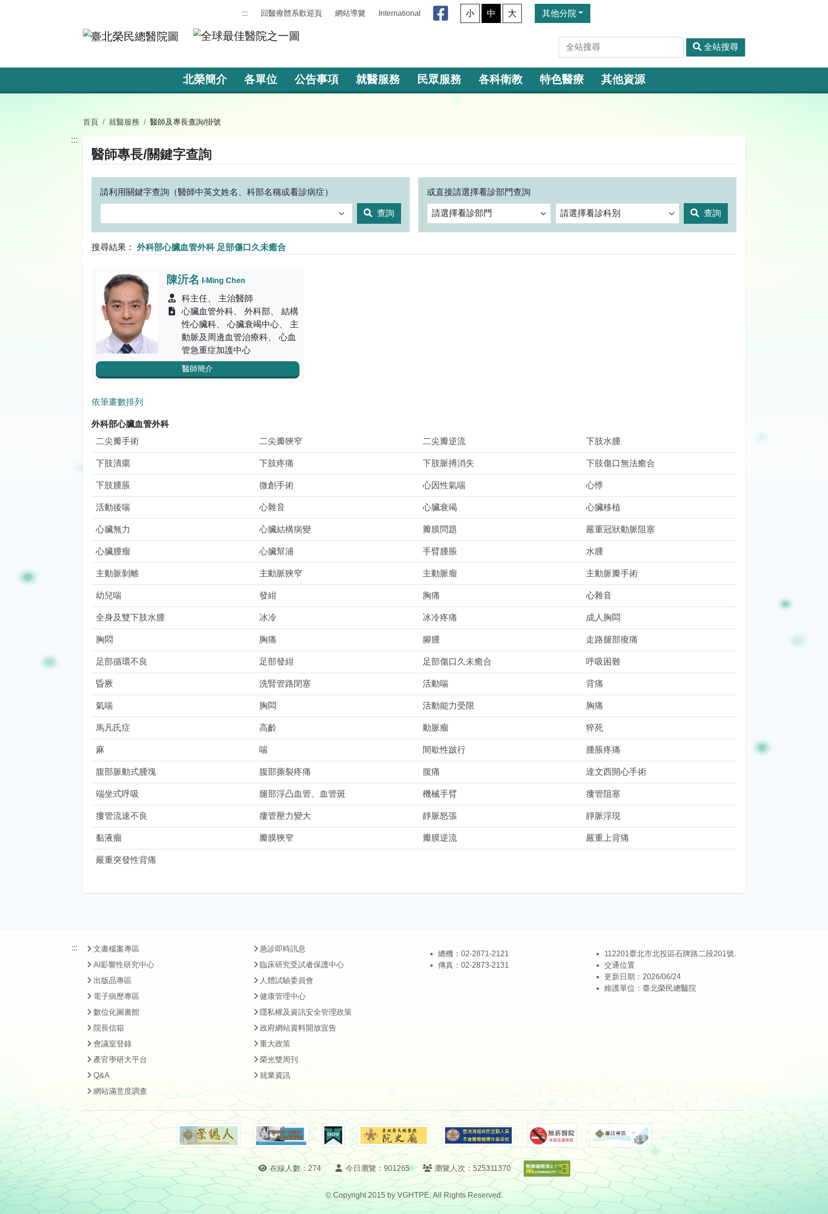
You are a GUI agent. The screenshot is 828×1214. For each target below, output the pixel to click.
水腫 (594, 551)
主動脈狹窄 (280, 573)
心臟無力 (113, 529)
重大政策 (275, 1044)
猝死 (594, 728)
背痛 (594, 683)
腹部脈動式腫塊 (126, 772)
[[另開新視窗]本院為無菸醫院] (552, 1135)
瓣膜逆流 (440, 838)
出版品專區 (112, 980)
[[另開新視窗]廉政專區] (620, 1135)
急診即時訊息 (283, 949)
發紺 (267, 595)
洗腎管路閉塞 (285, 683)
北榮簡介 (205, 79)
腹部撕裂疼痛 (285, 772)
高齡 (267, 728)
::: (245, 13)
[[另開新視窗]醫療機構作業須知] (478, 1135)
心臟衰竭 (440, 507)
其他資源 (623, 79)
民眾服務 (439, 79)
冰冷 (267, 617)
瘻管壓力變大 (285, 816)
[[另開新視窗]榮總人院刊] (208, 1135)
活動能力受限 (448, 705)
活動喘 (435, 683)
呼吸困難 (603, 661)
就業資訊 (275, 1075)
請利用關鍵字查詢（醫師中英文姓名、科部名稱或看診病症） (216, 192)
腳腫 (431, 639)
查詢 (384, 213)
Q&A (101, 1075)
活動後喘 (113, 507)
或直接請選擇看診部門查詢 (478, 192)
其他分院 (559, 13)
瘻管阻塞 (603, 794)
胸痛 (431, 595)
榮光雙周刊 (279, 1059)
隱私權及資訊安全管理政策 (306, 1012)
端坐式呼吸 (117, 794)
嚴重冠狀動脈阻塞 (620, 529)
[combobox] (226, 213)
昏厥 (104, 683)
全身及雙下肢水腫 (130, 617)
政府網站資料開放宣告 (298, 1028)
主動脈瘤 (440, 573)
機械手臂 (440, 794)
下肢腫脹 (113, 485)
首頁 (90, 121)
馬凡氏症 (113, 728)
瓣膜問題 (440, 529)
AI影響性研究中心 (123, 965)
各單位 (260, 79)
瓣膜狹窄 (276, 838)
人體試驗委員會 (286, 980)
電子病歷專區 (116, 996)
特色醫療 (562, 79)
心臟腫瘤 (113, 551)
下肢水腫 (603, 441)
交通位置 (619, 965)
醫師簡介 (197, 369)
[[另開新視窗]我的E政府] (333, 1135)
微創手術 (276, 485)
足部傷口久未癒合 (457, 661)
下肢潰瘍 (113, 463)
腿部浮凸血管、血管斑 (302, 794)
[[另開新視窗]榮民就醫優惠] (281, 1135)
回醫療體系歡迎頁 (291, 13)
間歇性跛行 (444, 750)
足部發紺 (276, 661)
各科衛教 (501, 79)
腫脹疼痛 (603, 750)
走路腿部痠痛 (612, 639)
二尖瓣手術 (117, 441)
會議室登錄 (112, 1044)
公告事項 (317, 79)
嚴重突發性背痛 (126, 860)
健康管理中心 (283, 996)
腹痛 (431, 772)
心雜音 (272, 507)
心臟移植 (603, 507)
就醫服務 (378, 79)
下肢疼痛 (276, 463)
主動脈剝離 (117, 573)
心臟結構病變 (285, 529)
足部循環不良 (122, 661)
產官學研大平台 (120, 1059)
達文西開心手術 (616, 772)
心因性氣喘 (444, 485)
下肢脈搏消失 (448, 463)
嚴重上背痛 (607, 838)
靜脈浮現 (603, 816)
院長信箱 (108, 1028)
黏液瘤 (109, 838)
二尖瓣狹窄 (280, 441)
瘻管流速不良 (122, 816)
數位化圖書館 (116, 1012)
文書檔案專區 (116, 949)
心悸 (594, 485)
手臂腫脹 (440, 551)
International (400, 13)
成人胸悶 (603, 617)
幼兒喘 (109, 595)
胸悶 (104, 639)
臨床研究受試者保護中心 (302, 965)
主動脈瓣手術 (612, 573)
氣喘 (104, 705)
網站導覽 (350, 13)
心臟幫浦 (276, 551)
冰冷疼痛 (440, 617)
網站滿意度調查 (120, 1091)
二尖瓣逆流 (444, 441)
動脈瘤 (435, 728)
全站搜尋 (721, 47)
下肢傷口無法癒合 (620, 463)
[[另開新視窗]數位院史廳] (393, 1135)
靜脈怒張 (440, 816)
